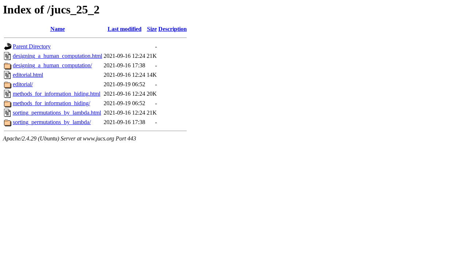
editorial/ (23, 84)
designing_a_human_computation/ (52, 65)
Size (152, 29)
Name (57, 29)
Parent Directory (32, 46)
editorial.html (28, 75)
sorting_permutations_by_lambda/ (52, 122)
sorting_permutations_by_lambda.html (57, 113)
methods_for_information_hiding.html (56, 94)
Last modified (125, 29)
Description (172, 29)
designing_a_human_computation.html (57, 56)
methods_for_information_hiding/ (51, 103)
